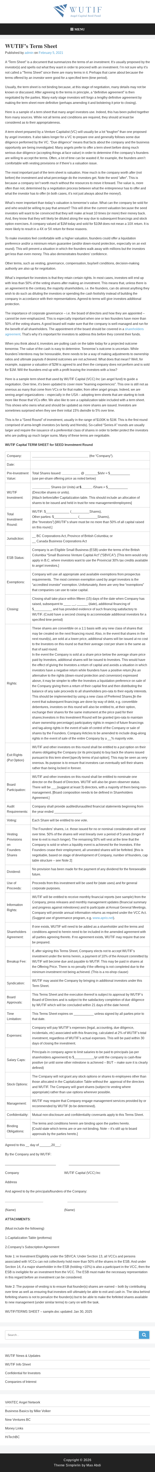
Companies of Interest (20, 1381)
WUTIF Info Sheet (18, 1364)
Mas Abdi (93, 1465)
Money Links (14, 1428)
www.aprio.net (103, 918)
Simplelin (73, 1465)
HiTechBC (12, 1437)
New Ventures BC (18, 1419)
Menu (79, 29)
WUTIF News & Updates (22, 1355)
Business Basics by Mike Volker (28, 1411)
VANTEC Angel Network (22, 1402)
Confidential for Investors (23, 1373)
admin (29, 52)
